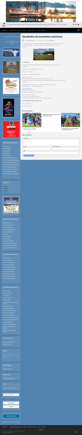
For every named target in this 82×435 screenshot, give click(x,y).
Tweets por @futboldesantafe (9, 378)
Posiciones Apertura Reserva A (9, 229)
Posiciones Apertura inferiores (9, 324)
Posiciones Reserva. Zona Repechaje (10, 173)
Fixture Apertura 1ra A (7, 222)
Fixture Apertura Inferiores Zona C (10, 247)
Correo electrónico (56, 146)
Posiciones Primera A (7, 293)
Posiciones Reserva (7, 155)
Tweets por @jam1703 (7, 368)
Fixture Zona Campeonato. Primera (10, 157)
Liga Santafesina (51, 40)
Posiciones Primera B (7, 236)
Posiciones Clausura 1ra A (8, 260)
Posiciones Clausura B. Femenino (10, 276)
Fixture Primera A (6, 146)
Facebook (6, 186)
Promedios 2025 (6, 151)
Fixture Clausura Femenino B (8, 273)
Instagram (6, 188)
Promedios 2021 (6, 300)
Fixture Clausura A (6, 258)
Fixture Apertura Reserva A (8, 227)
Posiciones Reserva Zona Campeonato (11, 164)
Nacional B (11, 406)
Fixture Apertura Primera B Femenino (10, 319)
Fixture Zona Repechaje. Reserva (9, 171)
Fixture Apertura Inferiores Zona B (10, 245)
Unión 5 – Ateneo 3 (26, 103)
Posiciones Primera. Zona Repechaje (10, 169)
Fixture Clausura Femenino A (8, 264)
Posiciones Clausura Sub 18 (8, 271)
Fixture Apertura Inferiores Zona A (10, 243)
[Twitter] (78, 24)
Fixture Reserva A (6, 153)
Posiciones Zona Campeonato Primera (11, 160)
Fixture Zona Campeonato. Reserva (10, 162)
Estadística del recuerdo (15, 30)
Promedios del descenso (8, 231)
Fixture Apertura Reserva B (8, 308)
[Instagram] (76, 24)
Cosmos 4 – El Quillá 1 (27, 106)
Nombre (25, 146)
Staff (38, 30)
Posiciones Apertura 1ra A (8, 225)
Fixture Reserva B (6, 238)
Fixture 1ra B (5, 234)
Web (24, 150)
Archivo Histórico (32, 30)
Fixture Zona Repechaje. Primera (9, 166)
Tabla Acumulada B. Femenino (9, 278)
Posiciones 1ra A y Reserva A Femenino (11, 317)
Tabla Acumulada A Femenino (9, 269)
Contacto (43, 30)
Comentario (26, 138)
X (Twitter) (6, 190)
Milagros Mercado (30, 40)
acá (4, 357)
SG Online (10, 432)
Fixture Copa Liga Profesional (9, 341)
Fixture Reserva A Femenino (8, 315)
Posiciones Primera (7, 148)
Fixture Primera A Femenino (8, 312)
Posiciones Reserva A (7, 297)
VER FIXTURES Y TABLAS (11, 416)
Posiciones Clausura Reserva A (9, 262)
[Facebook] (73, 24)
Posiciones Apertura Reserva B (9, 310)
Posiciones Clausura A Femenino (9, 267)
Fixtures (25, 30)
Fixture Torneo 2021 (7, 344)
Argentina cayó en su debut (29, 129)
